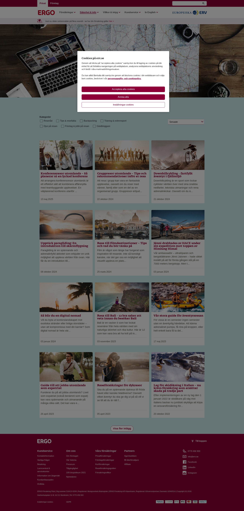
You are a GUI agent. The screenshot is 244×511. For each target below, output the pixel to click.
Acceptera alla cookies (123, 89)
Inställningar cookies (123, 104)
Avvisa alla (123, 97)
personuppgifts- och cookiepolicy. (124, 78)
